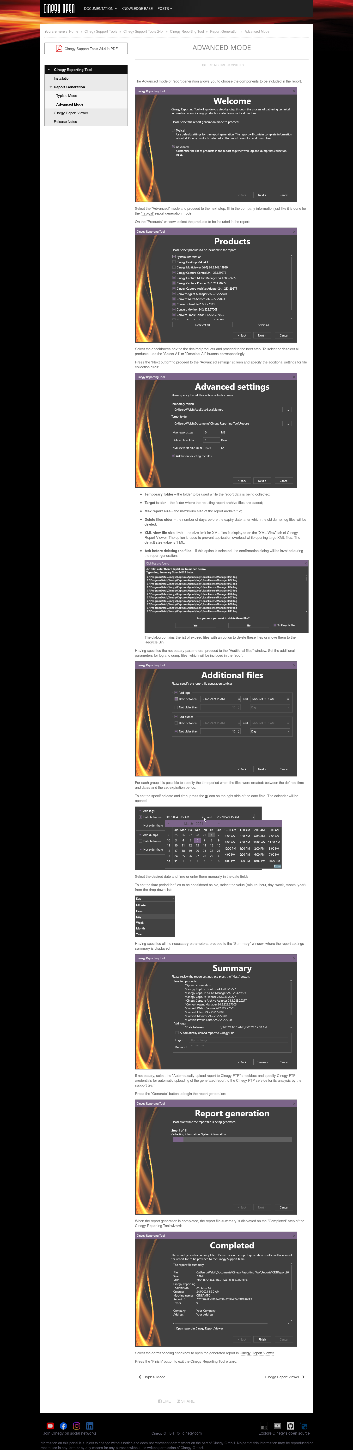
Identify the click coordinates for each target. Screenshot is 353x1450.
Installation (62, 78)
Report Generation (224, 31)
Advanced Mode (257, 31)
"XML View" (267, 532)
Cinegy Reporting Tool (187, 31)
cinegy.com (192, 1433)
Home (73, 31)
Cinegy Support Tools (101, 31)
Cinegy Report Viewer (71, 112)
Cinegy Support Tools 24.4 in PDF (91, 48)
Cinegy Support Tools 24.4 (143, 31)
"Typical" (147, 213)
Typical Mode (66, 95)
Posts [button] (164, 8)
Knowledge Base (137, 8)
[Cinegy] (59, 8)
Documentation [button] (99, 8)
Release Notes (65, 121)
